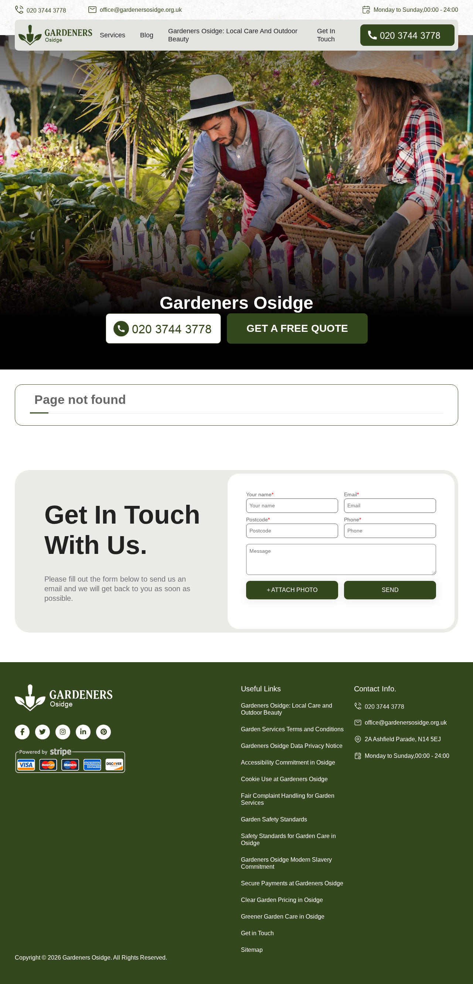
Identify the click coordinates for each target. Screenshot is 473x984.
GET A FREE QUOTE (297, 328)
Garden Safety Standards (274, 819)
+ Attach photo (292, 590)
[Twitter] (42, 732)
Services (112, 35)
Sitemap (252, 950)
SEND (390, 590)
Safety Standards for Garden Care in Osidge (288, 839)
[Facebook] (22, 732)
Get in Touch (326, 35)
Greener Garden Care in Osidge (282, 916)
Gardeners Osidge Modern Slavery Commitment (286, 863)
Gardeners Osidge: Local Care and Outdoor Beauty (232, 35)
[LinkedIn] (83, 732)
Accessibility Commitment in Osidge (288, 762)
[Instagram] (62, 732)
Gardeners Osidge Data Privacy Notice (292, 746)
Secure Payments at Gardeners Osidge (292, 883)
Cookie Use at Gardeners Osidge (284, 779)
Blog (146, 35)
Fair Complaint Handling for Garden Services (287, 799)
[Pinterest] (103, 732)
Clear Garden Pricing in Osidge (282, 900)
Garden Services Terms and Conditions (292, 729)
